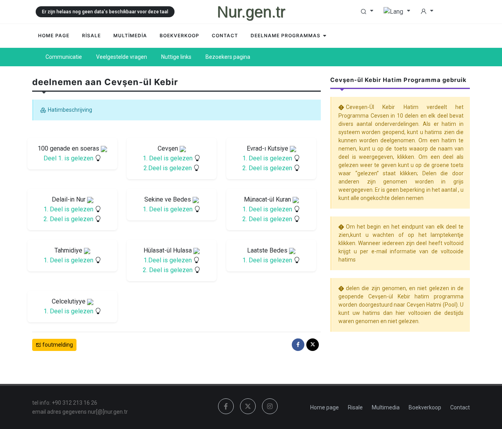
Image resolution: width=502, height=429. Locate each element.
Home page (324, 407)
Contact (460, 407)
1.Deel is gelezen (168, 260)
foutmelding (57, 345)
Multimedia (386, 407)
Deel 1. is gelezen (69, 158)
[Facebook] (298, 344)
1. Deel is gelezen (168, 158)
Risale (355, 407)
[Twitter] (312, 344)
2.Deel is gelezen (168, 168)
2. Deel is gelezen (268, 168)
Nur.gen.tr (251, 11)
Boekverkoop (425, 407)
